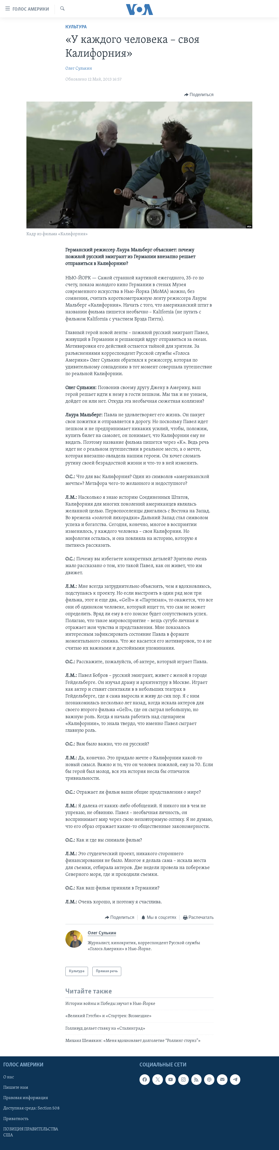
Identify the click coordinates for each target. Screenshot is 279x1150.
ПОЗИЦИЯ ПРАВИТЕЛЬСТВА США (30, 1132)
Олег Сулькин (78, 68)
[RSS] (196, 1079)
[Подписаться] (222, 1079)
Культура (76, 27)
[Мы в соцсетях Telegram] (235, 1079)
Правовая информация (25, 1098)
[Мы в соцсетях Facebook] (145, 1079)
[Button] (199, 94)
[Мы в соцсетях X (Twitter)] (157, 1079)
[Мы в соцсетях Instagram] (183, 1079)
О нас (8, 1077)
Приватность (15, 1119)
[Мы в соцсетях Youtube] (170, 1079)
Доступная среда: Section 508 (31, 1108)
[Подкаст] (209, 1079)
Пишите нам (15, 1087)
